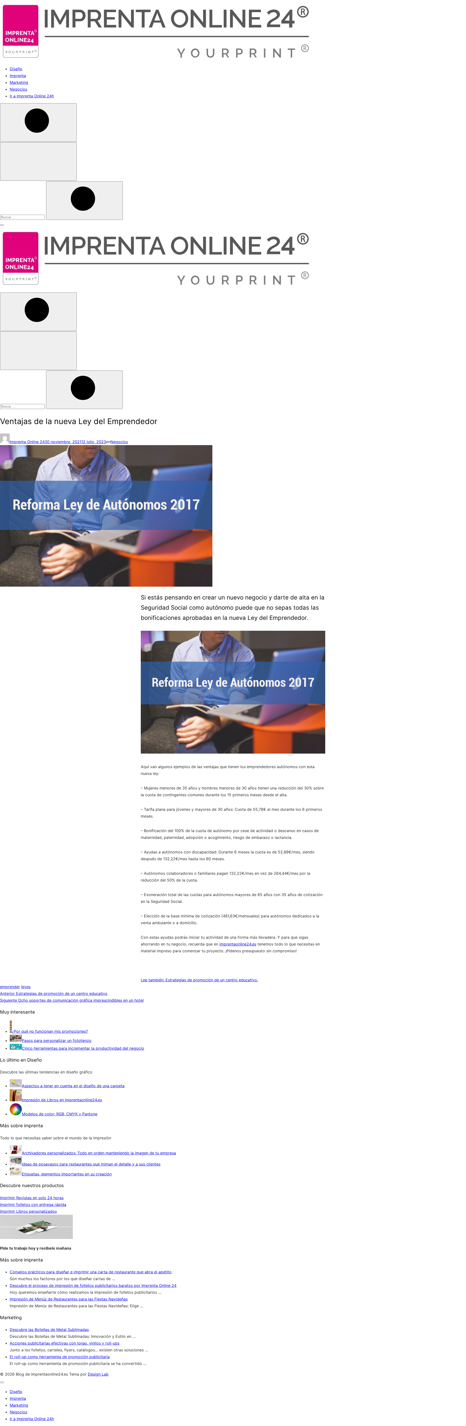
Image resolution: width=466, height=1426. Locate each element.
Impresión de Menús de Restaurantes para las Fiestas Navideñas (69, 1299)
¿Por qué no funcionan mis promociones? (50, 1031)
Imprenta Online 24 (27, 441)
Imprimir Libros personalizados (28, 1211)
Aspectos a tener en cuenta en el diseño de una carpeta (73, 1085)
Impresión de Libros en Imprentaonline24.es (62, 1099)
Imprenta (18, 75)
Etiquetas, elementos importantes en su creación (67, 1174)
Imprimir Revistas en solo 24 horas (32, 1197)
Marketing (19, 82)
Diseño (16, 68)
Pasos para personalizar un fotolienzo (57, 1040)
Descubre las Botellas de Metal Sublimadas (49, 1329)
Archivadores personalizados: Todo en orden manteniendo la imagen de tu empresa (99, 1152)
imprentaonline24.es (237, 944)
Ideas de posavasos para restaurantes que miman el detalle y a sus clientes (91, 1164)
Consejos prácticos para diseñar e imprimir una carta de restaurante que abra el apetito (91, 1271)
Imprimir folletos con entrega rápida (33, 1204)
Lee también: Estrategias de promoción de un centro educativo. (199, 979)
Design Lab (98, 1374)
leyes (26, 986)
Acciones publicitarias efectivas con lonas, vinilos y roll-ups (64, 1343)
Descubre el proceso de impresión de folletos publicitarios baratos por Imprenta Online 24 (93, 1285)
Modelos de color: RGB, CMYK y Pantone (59, 1113)
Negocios (18, 89)
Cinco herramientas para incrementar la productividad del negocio (83, 1048)
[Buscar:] (23, 216)
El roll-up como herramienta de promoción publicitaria (60, 1356)
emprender (10, 986)
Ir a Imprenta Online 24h (32, 96)
